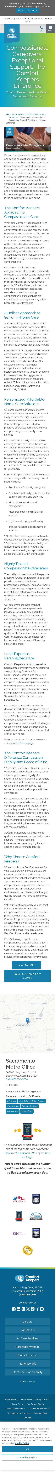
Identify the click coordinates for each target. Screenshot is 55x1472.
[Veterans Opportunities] (19, 1203)
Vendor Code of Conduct (39, 1409)
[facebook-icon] (14, 1309)
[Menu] (50, 29)
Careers (27, 1321)
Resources (39, 114)
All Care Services (27, 1338)
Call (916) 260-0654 (17, 1079)
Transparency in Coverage (18, 1413)
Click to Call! (26, 964)
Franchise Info (28, 1363)
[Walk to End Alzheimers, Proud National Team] (19, 1234)
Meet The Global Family (27, 1372)
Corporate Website (28, 1346)
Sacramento (12, 1106)
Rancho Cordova (29, 1106)
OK (27, 1449)
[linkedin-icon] (18, 1309)
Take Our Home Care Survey (27, 975)
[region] (27, 1446)
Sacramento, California (22, 114)
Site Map (27, 1418)
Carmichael (27, 1111)
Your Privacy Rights (35, 1404)
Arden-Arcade (38, 1101)
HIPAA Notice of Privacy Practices (35, 1399)
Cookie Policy (17, 1404)
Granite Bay (12, 1111)
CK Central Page (41, 1413)
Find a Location (27, 1355)
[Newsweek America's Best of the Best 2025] (19, 1221)
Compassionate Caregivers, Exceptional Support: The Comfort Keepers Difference (26, 120)
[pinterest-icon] (23, 1309)
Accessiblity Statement (15, 1409)
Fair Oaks (24, 1101)
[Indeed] (37, 1309)
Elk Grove (11, 1101)
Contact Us (28, 1330)
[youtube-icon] (32, 1309)
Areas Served (20, 743)
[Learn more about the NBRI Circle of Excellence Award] (27, 1255)
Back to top (28, 1381)
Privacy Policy (11, 1399)
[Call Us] (41, 29)
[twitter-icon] (28, 1309)
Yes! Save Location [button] (26, 10)
